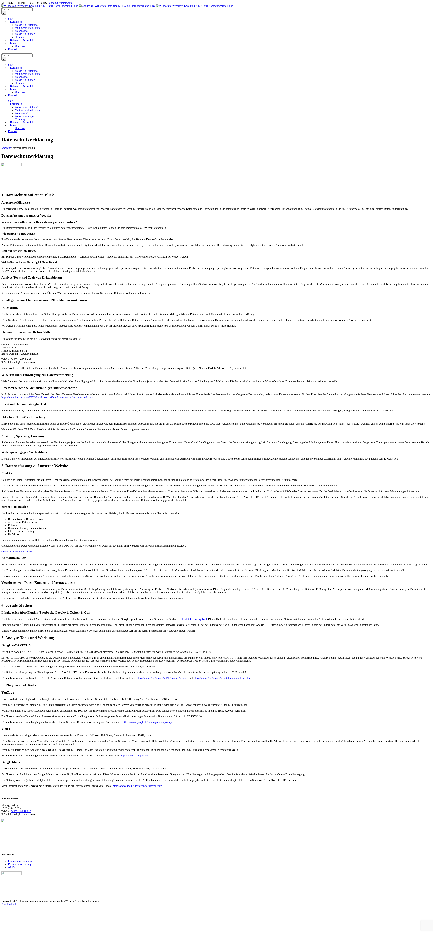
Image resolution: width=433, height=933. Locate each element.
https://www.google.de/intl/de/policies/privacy (147, 722)
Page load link (9, 904)
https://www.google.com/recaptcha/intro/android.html (222, 678)
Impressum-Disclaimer (20, 861)
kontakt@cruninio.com (60, 2)
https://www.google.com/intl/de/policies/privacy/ (162, 678)
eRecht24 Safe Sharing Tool (192, 619)
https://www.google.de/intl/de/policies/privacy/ (137, 785)
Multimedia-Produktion (27, 27)
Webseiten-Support (25, 33)
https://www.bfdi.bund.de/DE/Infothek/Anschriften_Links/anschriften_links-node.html (47, 397)
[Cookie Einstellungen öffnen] (26, 930)
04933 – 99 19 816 (21, 811)
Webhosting (21, 30)
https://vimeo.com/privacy (134, 755)
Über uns (20, 46)
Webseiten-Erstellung (26, 24)
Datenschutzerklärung (19, 864)
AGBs (11, 867)
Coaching (20, 37)
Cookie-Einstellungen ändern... (18, 551)
